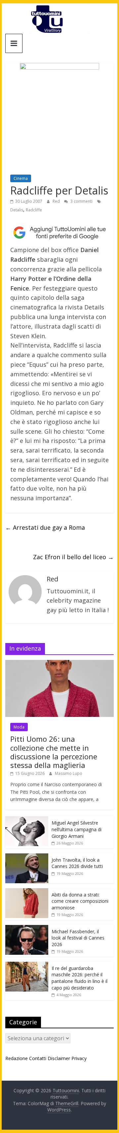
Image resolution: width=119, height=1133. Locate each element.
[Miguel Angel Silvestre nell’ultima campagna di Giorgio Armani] (26, 820)
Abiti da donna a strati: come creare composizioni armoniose (80, 901)
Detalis (16, 210)
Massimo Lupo (68, 773)
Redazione (16, 1058)
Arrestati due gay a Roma (45, 527)
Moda (19, 727)
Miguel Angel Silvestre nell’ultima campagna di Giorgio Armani (76, 829)
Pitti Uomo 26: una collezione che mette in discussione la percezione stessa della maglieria (53, 752)
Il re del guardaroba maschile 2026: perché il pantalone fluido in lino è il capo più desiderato (79, 978)
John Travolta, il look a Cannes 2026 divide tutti (77, 863)
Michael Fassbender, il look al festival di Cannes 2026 (78, 937)
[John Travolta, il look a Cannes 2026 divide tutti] (26, 857)
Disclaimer (59, 1058)
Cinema (21, 178)
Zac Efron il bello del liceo (73, 557)
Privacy (79, 1058)
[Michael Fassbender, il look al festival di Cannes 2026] (26, 928)
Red (57, 201)
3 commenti (81, 201)
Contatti (37, 1058)
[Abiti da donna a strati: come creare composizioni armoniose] (26, 892)
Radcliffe (34, 210)
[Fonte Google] (59, 233)
